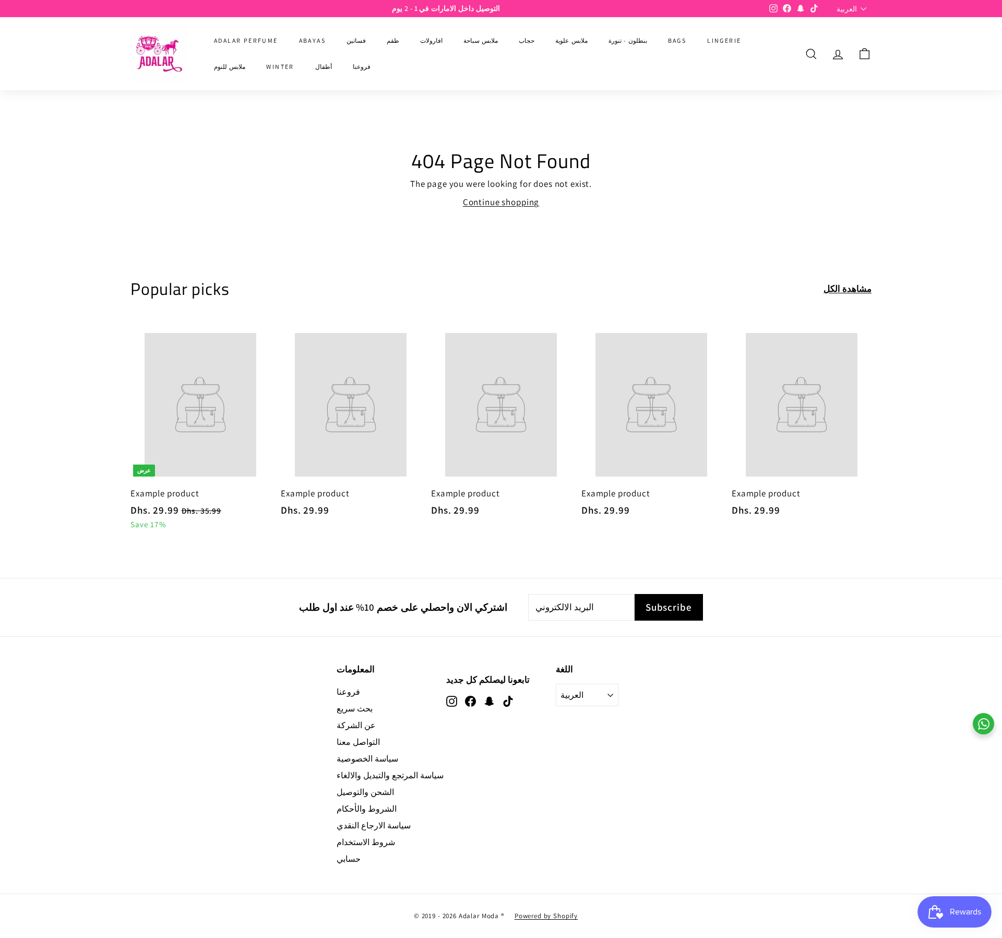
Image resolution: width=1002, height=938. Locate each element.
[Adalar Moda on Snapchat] (489, 700)
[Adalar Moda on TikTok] (508, 700)
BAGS (677, 40)
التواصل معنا (358, 742)
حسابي (349, 858)
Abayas (312, 40)
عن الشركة (356, 725)
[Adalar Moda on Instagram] (451, 700)
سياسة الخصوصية (367, 758)
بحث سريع (355, 708)
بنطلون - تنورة (628, 40)
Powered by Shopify (546, 915)
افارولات (431, 40)
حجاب (526, 40)
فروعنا (362, 66)
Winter (280, 66)
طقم (393, 40)
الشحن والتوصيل (365, 792)
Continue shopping (501, 202)
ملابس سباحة (480, 40)
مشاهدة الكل (848, 288)
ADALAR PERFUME (246, 40)
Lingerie (724, 40)
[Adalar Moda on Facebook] (470, 700)
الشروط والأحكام (367, 808)
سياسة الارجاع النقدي (374, 825)
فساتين (356, 40)
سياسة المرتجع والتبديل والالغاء (390, 775)
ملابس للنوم (229, 66)
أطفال (323, 66)
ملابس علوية (571, 40)
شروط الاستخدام (366, 842)
